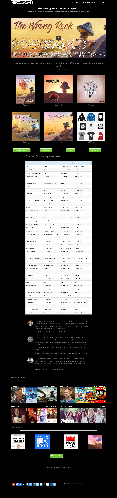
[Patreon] (47, 484)
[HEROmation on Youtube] (13, 484)
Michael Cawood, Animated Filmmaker (58, 69)
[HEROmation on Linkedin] (51, 484)
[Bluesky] (20, 484)
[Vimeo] (41, 484)
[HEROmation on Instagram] (34, 484)
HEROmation (66, 483)
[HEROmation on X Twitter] (30, 484)
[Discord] (17, 484)
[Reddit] (37, 484)
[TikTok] (24, 484)
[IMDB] (44, 484)
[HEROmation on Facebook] (27, 484)
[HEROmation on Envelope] (54, 484)
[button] (58, 38)
